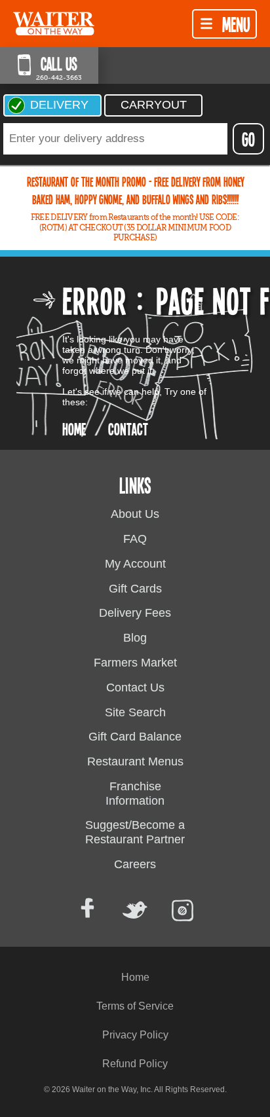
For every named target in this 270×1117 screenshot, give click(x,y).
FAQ (135, 538)
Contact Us (135, 687)
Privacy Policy (135, 1034)
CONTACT (128, 428)
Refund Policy (135, 1063)
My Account (135, 563)
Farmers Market (135, 662)
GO (248, 138)
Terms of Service (135, 1006)
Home (135, 977)
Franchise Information (135, 793)
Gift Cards (135, 588)
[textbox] (115, 139)
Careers (135, 864)
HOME (74, 428)
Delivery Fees (135, 612)
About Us (135, 514)
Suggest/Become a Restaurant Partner (135, 832)
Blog (135, 637)
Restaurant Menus (135, 761)
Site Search (135, 712)
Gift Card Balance (135, 736)
